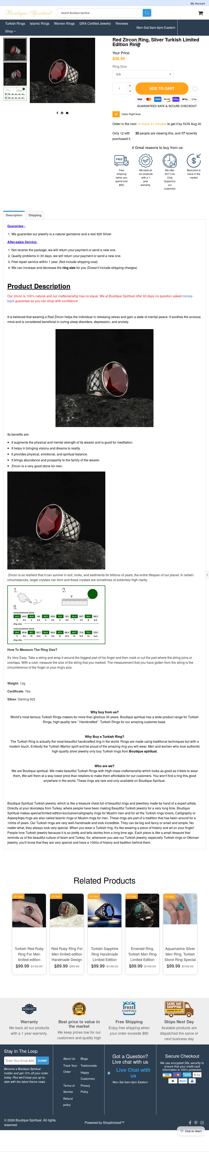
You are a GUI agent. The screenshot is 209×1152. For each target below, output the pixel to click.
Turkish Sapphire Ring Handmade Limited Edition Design (104, 954)
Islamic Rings (39, 23)
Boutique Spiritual (28, 1120)
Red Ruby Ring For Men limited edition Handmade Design (67, 954)
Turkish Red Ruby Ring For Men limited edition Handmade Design (29, 954)
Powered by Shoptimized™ (104, 1122)
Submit (42, 1060)
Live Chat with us (153, 44)
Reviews (122, 23)
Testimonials (89, 1065)
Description (14, 215)
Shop (9, 31)
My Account (198, 3)
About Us (69, 1059)
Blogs (84, 1059)
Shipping (35, 215)
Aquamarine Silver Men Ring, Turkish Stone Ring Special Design (180, 954)
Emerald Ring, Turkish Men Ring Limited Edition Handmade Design (142, 954)
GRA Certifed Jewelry (95, 23)
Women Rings (64, 23)
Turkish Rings (15, 23)
